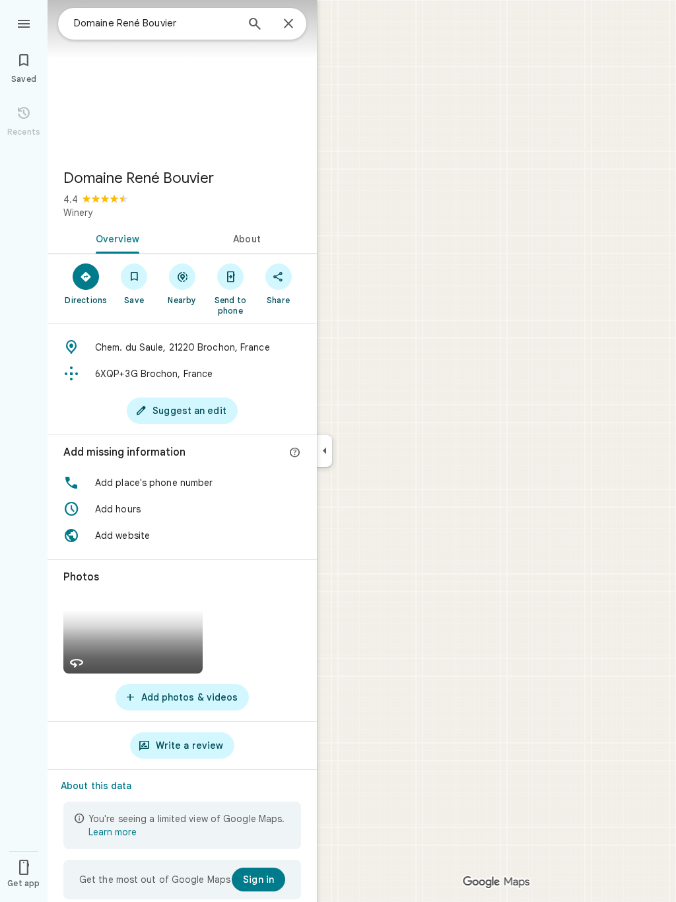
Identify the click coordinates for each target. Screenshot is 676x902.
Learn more (112, 832)
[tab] (115, 238)
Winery (77, 213)
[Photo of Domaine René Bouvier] (182, 79)
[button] (182, 482)
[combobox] (155, 23)
